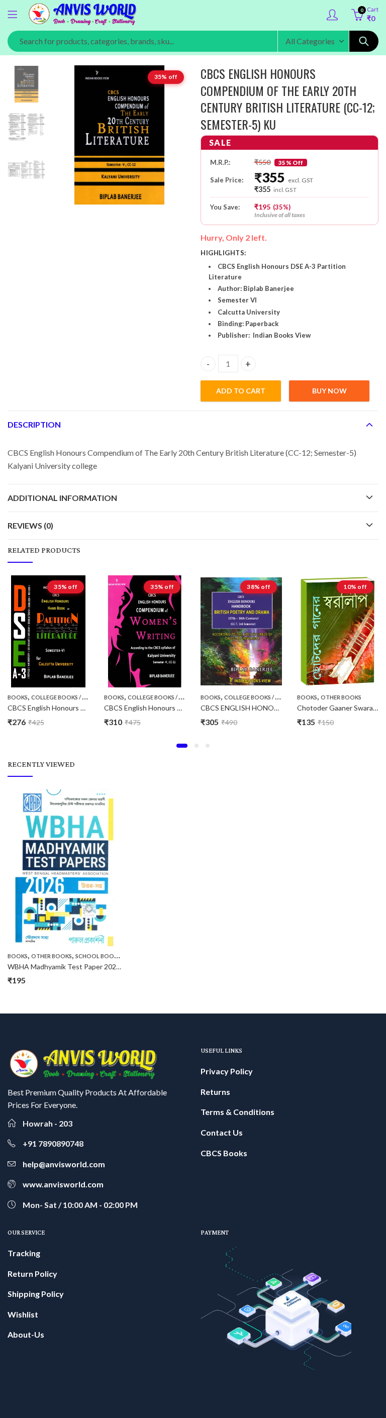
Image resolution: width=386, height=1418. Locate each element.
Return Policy (32, 1273)
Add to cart (240, 390)
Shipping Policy (36, 1293)
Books (18, 697)
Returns (215, 1091)
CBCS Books (224, 1153)
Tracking (24, 1253)
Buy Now (329, 390)
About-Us (26, 1334)
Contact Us (222, 1132)
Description (34, 424)
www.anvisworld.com (63, 1184)
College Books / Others (68, 697)
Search (363, 41)
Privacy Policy (227, 1071)
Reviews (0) (30, 525)
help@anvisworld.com (64, 1164)
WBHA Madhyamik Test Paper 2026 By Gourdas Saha (91, 966)
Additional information (62, 497)
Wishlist (23, 1314)
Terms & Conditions (237, 1112)
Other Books (341, 697)
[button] (182, 745)
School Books (98, 956)
